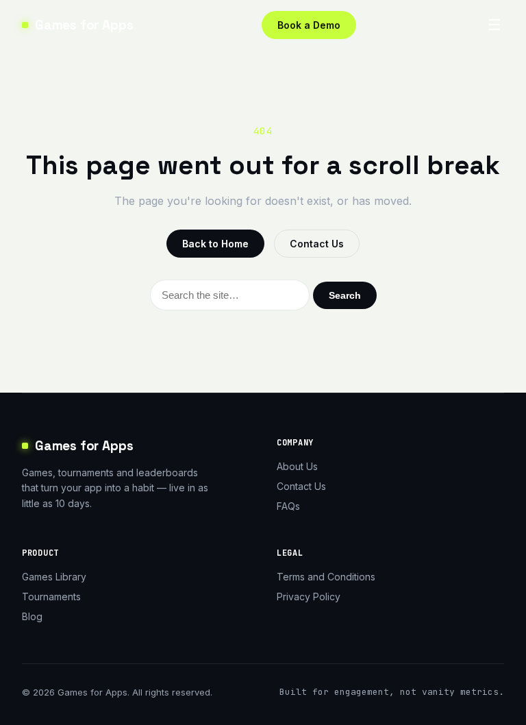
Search (345, 295)
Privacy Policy (308, 596)
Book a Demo (308, 25)
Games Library (54, 576)
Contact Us (317, 243)
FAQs (288, 506)
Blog (32, 616)
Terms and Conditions (326, 576)
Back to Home (215, 243)
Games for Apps (84, 25)
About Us (297, 466)
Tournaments (51, 596)
